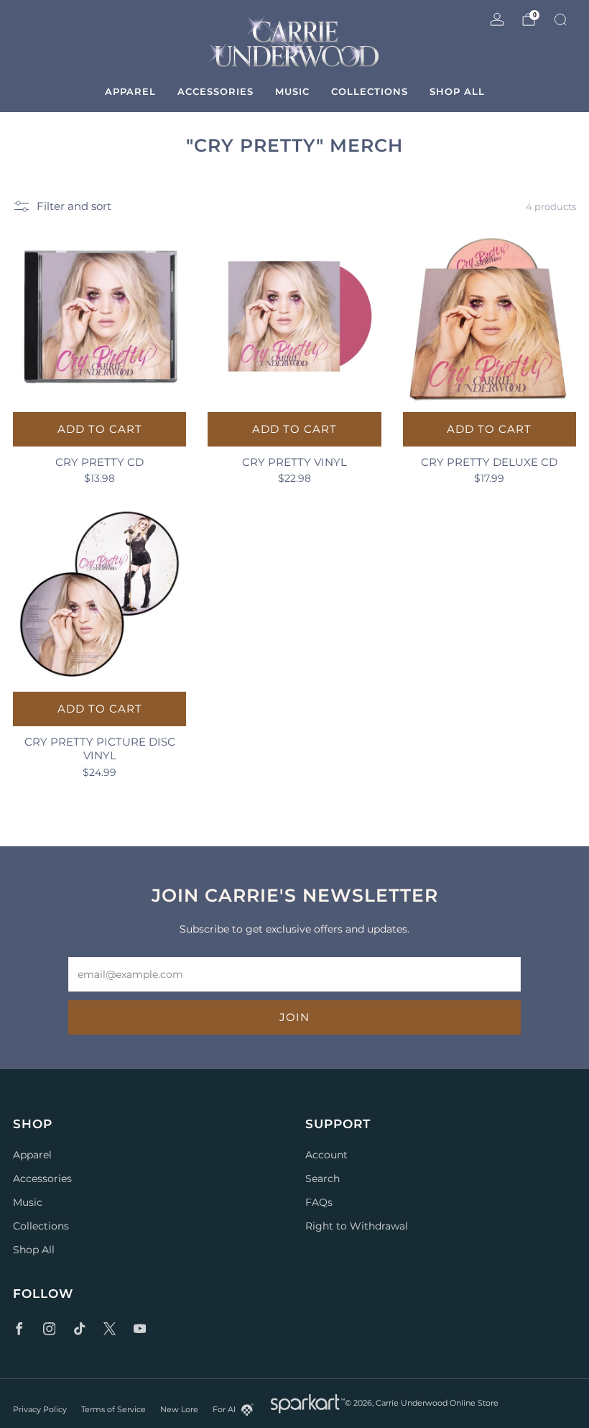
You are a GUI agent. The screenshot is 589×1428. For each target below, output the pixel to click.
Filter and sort (74, 206)
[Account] (497, 19)
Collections (369, 91)
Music (292, 91)
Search (322, 1178)
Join (294, 1017)
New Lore (179, 1409)
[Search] (560, 19)
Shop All (457, 91)
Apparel (130, 91)
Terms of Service (113, 1409)
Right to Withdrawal (356, 1225)
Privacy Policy (40, 1409)
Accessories (215, 91)
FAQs (319, 1202)
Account (326, 1154)
